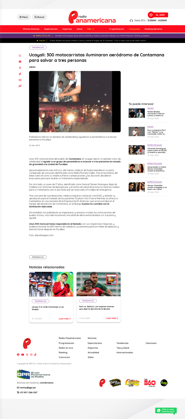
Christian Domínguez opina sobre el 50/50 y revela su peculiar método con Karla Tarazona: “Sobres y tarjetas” (157, 150)
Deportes (67, 29)
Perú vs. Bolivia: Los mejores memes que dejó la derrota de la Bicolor (96, 307)
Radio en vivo (66, 348)
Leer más (64, 318)
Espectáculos (51, 29)
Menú (25, 17)
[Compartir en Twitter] (20, 68)
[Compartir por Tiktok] (20, 74)
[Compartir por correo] (20, 80)
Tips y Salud (123, 348)
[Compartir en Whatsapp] (20, 55)
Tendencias (38, 47)
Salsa (79, 29)
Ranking (63, 352)
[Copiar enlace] (20, 86)
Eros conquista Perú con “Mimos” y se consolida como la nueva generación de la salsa (157, 132)
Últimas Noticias (31, 29)
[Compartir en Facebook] (20, 62)
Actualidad (93, 352)
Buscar (41, 17)
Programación (116, 29)
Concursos (134, 29)
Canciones (151, 343)
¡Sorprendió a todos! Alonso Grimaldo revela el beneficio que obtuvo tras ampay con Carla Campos (156, 169)
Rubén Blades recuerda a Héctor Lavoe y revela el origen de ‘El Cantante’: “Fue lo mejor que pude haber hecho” (156, 113)
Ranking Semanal (153, 29)
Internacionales (125, 352)
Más (89, 29)
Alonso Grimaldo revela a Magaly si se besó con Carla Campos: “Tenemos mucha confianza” (157, 187)
